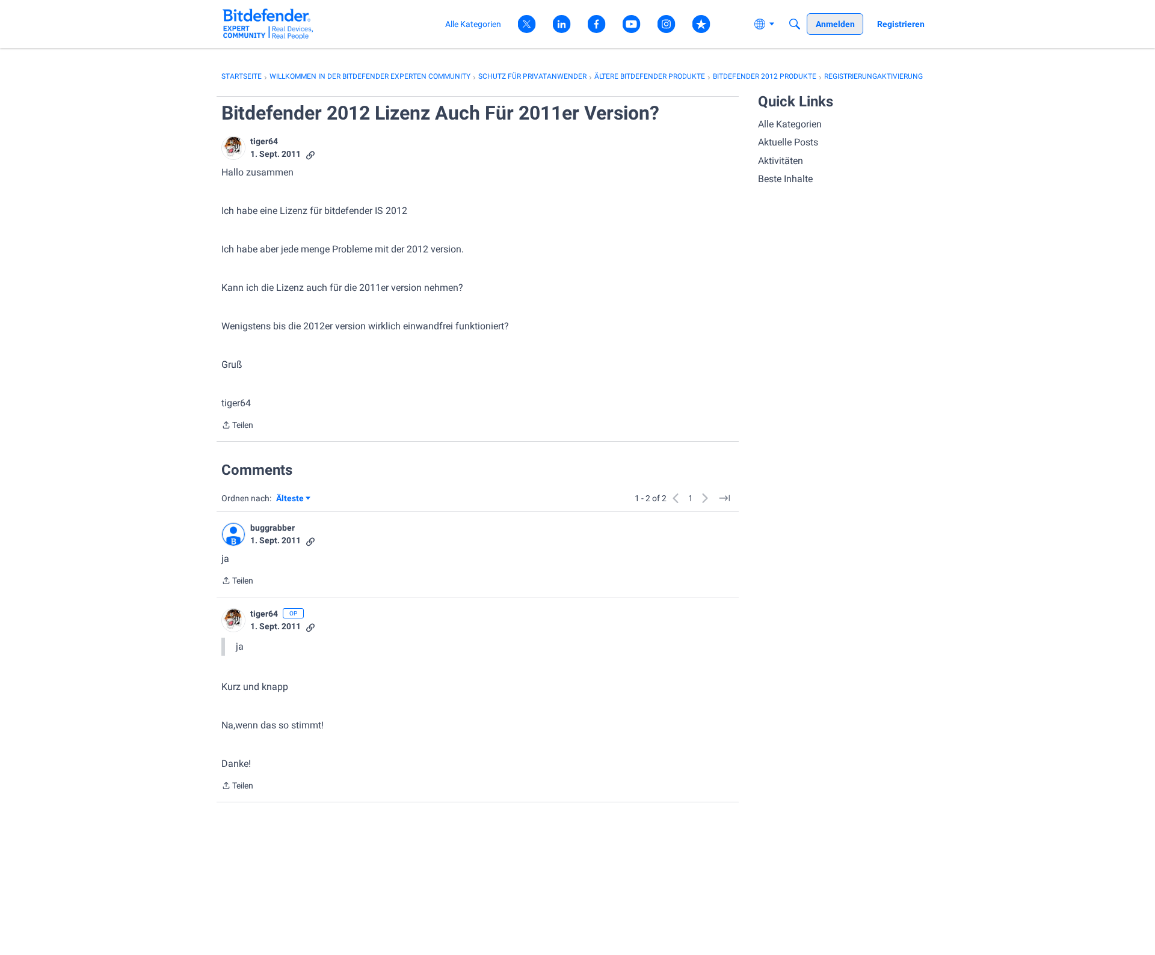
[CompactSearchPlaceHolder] (794, 24)
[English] (268, 24)
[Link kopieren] (310, 154)
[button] (233, 148)
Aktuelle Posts (788, 142)
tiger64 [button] (264, 141)
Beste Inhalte (785, 179)
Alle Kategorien (790, 124)
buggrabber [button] (272, 527)
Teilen (237, 426)
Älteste (293, 499)
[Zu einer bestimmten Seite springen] (724, 498)
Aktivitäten (780, 160)
